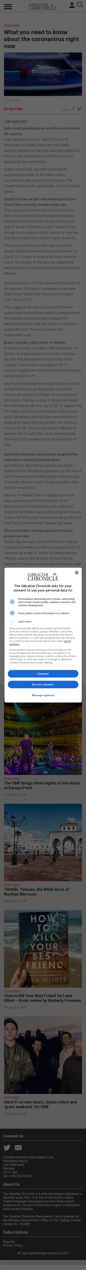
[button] (43, 621)
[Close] (77, 573)
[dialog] (43, 635)
